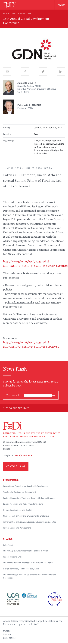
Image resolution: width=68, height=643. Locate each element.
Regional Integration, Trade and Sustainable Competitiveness (29, 498)
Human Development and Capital (17, 510)
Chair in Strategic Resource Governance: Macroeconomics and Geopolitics (29, 576)
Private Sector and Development (17, 527)
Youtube (7, 634)
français (6, 630)
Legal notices (9, 637)
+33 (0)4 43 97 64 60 (24, 455)
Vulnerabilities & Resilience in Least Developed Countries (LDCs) (29, 522)
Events (21, 13)
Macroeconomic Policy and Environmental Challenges (26, 515)
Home (6, 13)
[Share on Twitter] (43, 71)
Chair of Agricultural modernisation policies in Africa (25, 550)
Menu (61, 5)
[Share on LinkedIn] (61, 71)
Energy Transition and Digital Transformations (23, 504)
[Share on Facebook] (25, 71)
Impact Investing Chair (12, 556)
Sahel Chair (8, 544)
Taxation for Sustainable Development (19, 492)
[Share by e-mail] (7, 71)
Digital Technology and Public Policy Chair (21, 568)
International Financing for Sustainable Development (25, 486)
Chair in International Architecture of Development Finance (28, 562)
